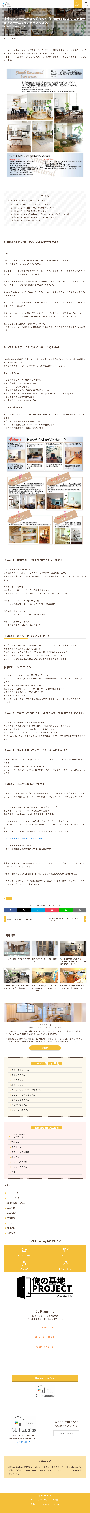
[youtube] (45, 1496)
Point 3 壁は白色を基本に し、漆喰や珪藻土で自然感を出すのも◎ (42, 214)
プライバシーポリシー (42, 1500)
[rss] (48, 1496)
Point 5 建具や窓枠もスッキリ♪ (29, 220)
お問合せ (56, 1500)
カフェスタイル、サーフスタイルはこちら (24, 838)
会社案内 (45, 1048)
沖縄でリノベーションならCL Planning (46, 1504)
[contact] (51, 1496)
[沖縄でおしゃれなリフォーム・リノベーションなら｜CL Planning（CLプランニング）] (6, 4)
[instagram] (39, 1496)
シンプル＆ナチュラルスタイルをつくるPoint (32, 204)
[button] (10, 910)
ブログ (9, 27)
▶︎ (24, 1441)
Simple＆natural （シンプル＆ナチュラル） (31, 200)
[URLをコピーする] (79, 910)
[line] (42, 1496)
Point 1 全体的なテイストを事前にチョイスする (35, 208)
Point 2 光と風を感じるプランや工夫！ (32, 211)
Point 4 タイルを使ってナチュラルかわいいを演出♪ (37, 217)
